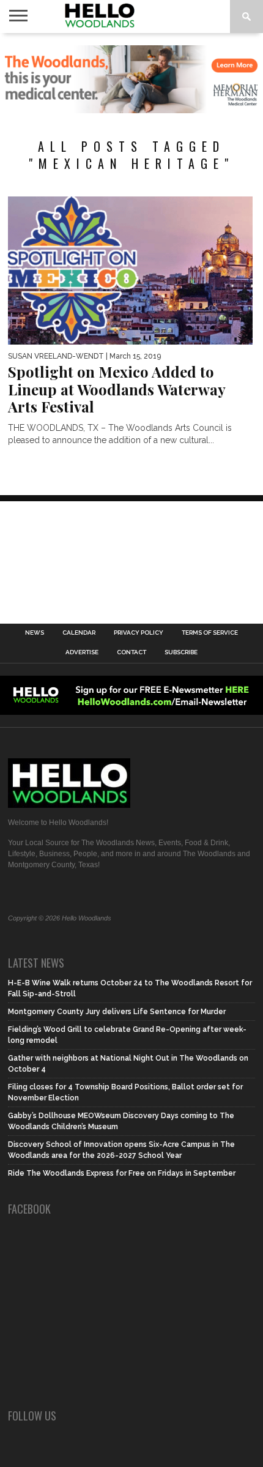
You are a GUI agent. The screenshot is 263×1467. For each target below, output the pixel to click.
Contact (131, 652)
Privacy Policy (138, 633)
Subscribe (181, 652)
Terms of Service (210, 633)
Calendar (78, 633)
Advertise (81, 652)
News (34, 633)
